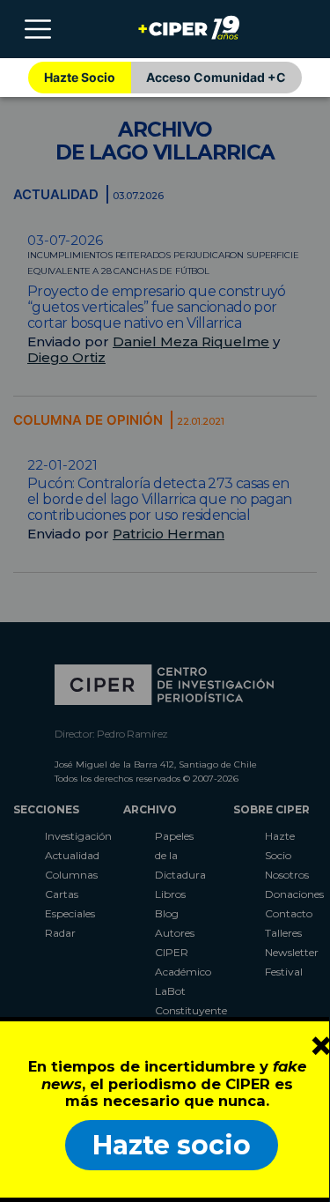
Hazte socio (171, 1145)
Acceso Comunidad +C (216, 77)
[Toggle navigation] (38, 29)
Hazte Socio (79, 77)
